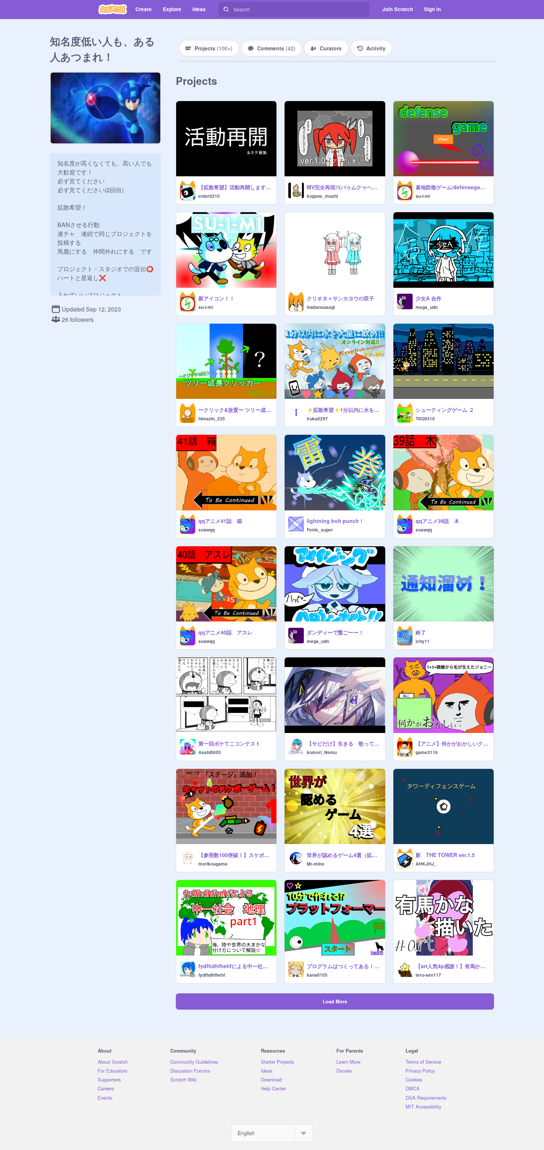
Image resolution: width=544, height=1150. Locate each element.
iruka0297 (317, 418)
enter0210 (209, 196)
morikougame (213, 863)
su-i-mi (423, 196)
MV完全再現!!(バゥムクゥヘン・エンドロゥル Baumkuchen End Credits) (343, 187)
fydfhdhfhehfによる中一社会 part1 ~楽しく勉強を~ (235, 966)
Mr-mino (315, 863)
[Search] (226, 9)
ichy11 (423, 641)
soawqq (206, 529)
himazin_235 (211, 418)
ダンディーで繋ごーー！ (335, 632)
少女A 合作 (428, 298)
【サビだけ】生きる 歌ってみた (343, 743)
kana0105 (317, 974)
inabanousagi (321, 307)
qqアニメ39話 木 (437, 520)
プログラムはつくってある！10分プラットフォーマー (343, 966)
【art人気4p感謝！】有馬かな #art (452, 966)
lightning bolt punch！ (335, 520)
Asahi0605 (209, 752)
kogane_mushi (322, 196)
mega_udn (427, 307)
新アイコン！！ (216, 298)
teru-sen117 (428, 974)
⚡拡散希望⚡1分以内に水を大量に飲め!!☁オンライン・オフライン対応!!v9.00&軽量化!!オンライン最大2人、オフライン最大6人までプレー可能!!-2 (343, 409)
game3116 (427, 752)
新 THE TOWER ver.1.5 (445, 855)
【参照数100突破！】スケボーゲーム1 (235, 855)
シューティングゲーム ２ (445, 409)
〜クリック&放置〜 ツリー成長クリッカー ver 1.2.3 (235, 409)
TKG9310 (425, 418)
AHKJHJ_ (426, 863)
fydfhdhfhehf (211, 974)
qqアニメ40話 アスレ (225, 632)
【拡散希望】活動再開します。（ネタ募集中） (235, 187)
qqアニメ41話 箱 (220, 520)
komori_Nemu (322, 752)
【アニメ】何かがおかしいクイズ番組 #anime (452, 743)
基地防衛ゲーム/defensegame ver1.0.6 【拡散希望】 (452, 187)
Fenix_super (320, 529)
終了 (421, 632)
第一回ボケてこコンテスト (229, 743)
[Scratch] (113, 9)
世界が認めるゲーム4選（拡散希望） (343, 855)
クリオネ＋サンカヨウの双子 (340, 298)
